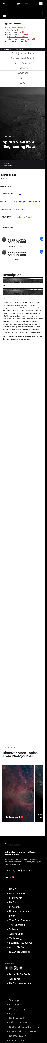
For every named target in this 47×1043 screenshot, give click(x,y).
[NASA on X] (16, 968)
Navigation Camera (24, 217)
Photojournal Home (22, 53)
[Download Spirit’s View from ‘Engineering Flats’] (41, 240)
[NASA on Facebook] (6, 968)
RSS (22, 77)
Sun (19, 194)
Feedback (23, 72)
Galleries (23, 68)
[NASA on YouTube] (21, 968)
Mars (12, 186)
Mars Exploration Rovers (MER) (26, 202)
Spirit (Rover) (21, 209)
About (22, 82)
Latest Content (22, 63)
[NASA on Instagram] (11, 968)
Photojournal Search (23, 58)
